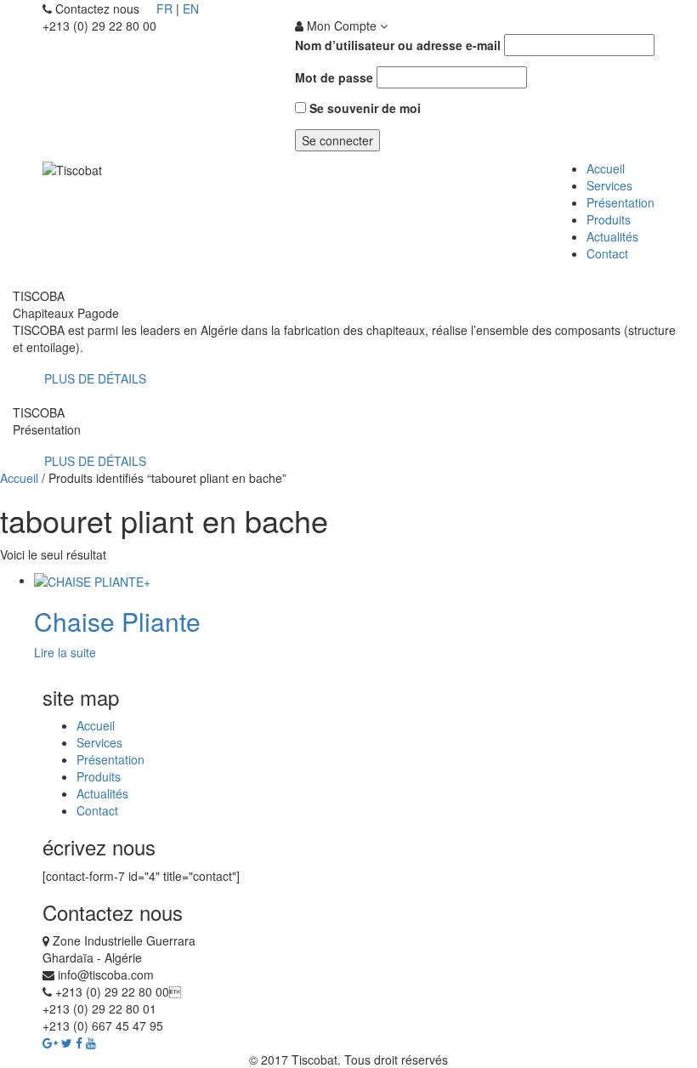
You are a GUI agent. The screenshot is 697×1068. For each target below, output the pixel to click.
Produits (608, 219)
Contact (607, 253)
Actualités (612, 236)
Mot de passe (334, 77)
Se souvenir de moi (363, 107)
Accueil (605, 168)
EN (191, 8)
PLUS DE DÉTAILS (93, 378)
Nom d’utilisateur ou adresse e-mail (398, 45)
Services (609, 185)
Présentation (620, 202)
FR (164, 8)
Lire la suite (65, 652)
